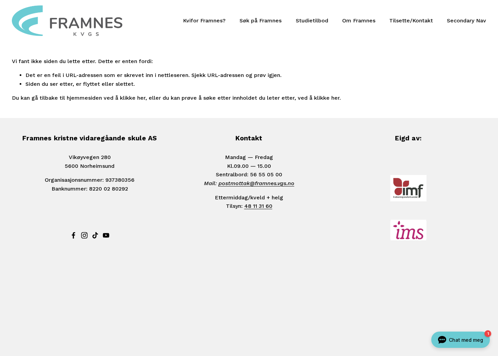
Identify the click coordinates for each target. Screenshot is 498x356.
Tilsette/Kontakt (411, 20)
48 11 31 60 (258, 206)
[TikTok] (95, 235)
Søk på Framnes (261, 20)
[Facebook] (73, 235)
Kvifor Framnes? (204, 20)
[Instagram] (84, 235)
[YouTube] (106, 235)
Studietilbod (312, 20)
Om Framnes (358, 20)
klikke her (132, 98)
